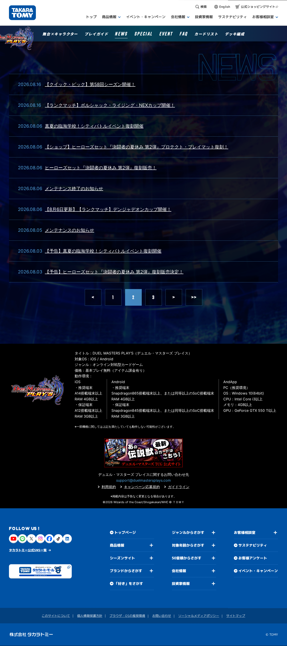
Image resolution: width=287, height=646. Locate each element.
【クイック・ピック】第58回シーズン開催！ (90, 84)
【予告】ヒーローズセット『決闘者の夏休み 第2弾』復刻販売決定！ (114, 272)
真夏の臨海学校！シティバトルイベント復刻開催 (94, 126)
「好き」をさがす (128, 583)
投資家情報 (181, 583)
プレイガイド (96, 34)
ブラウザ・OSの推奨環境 (127, 616)
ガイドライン (178, 487)
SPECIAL (143, 34)
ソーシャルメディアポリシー (198, 616)
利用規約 (109, 487)
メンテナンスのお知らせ (69, 230)
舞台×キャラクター (60, 34)
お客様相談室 (244, 532)
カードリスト (206, 34)
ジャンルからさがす (188, 532)
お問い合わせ (161, 616)
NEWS (121, 34)
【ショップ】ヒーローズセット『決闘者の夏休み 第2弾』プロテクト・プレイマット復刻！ (136, 147)
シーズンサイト (122, 558)
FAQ (183, 34)
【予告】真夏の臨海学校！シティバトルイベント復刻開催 (103, 251)
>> (194, 297)
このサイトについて (56, 616)
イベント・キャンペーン (258, 571)
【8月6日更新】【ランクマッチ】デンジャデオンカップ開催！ (108, 209)
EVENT (166, 34)
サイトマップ (235, 616)
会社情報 (179, 570)
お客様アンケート (252, 558)
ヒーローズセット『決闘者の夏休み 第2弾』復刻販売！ (101, 167)
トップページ (125, 532)
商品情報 (117, 545)
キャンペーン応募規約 (142, 487)
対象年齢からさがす (188, 545)
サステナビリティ (252, 545)
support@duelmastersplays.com (143, 480)
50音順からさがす (186, 558)
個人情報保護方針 (89, 616)
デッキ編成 (235, 34)
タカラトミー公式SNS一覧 (28, 550)
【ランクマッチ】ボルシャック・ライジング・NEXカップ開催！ (110, 105)
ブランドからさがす (126, 570)
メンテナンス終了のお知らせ (74, 188)
